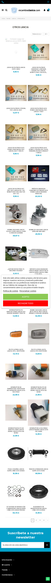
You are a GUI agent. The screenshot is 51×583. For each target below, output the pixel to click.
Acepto (25, 296)
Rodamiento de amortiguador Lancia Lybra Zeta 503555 (38, 508)
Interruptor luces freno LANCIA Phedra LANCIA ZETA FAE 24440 (38, 429)
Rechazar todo (25, 303)
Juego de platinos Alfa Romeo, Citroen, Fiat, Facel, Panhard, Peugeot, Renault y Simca (38, 150)
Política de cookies (10, 291)
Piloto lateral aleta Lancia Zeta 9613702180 (38, 350)
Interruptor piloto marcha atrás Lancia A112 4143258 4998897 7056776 (16, 311)
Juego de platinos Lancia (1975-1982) (16, 68)
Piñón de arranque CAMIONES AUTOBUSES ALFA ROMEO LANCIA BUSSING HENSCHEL (38, 191)
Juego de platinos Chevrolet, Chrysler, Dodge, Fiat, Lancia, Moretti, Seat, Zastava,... (38, 69)
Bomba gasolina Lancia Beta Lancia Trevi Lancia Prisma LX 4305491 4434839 (38, 311)
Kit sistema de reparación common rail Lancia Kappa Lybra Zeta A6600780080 (16, 508)
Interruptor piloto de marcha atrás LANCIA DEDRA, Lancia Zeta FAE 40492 (16, 430)
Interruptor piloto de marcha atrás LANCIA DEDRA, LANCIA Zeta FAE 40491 (38, 389)
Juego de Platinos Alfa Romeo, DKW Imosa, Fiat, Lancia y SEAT (38, 110)
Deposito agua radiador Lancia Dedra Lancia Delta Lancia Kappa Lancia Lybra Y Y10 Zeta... (38, 271)
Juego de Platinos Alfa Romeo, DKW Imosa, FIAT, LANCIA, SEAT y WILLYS (16, 149)
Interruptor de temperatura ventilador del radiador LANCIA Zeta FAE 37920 (16, 389)
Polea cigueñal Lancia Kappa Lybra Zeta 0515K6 (16, 470)
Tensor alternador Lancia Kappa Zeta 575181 (38, 470)
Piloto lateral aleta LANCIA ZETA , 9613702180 (16, 350)
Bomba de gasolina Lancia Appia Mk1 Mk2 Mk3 (38, 230)
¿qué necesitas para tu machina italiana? (16, 270)
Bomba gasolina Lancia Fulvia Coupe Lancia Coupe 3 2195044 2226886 (16, 231)
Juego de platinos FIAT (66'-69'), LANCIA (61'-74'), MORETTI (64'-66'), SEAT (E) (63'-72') (16, 191)
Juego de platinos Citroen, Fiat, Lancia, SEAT (16, 109)
